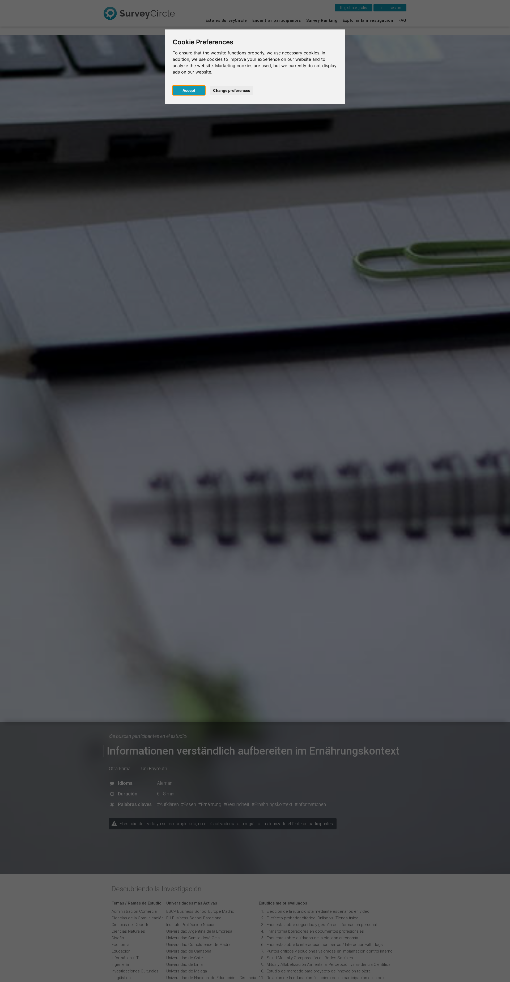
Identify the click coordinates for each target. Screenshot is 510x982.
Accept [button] (188, 90)
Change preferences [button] (231, 90)
